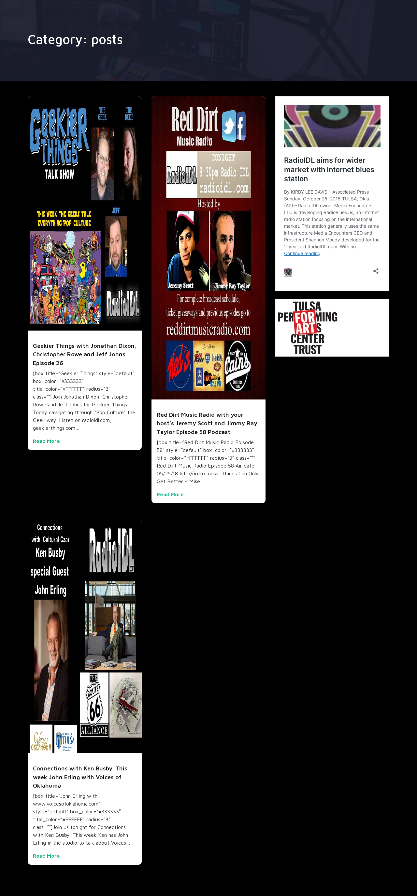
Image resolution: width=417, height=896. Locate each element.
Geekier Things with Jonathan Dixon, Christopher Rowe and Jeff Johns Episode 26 (85, 354)
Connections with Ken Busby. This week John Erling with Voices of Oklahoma (80, 777)
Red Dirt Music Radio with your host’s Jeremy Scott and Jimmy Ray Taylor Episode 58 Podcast (207, 423)
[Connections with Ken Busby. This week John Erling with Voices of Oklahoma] (85, 635)
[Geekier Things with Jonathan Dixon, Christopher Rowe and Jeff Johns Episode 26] (85, 213)
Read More (46, 441)
